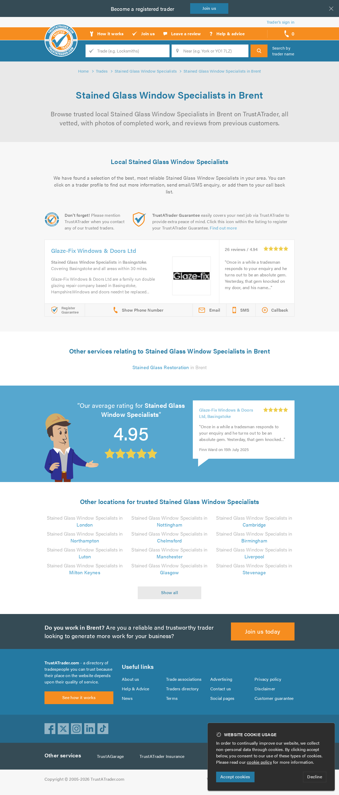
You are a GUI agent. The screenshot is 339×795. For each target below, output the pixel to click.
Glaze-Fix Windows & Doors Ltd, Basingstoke (226, 413)
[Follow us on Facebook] (50, 728)
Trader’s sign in (281, 22)
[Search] (259, 51)
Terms (172, 698)
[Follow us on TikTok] (103, 728)
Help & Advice (135, 689)
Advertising (221, 679)
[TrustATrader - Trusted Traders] (61, 32)
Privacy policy (268, 679)
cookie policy (259, 762)
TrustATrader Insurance (162, 756)
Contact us (220, 689)
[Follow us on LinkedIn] (89, 728)
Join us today (262, 631)
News (127, 698)
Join (209, 8)
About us (130, 679)
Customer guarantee (274, 698)
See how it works (79, 697)
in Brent (169, 367)
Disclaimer (265, 689)
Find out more (223, 228)
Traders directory (182, 689)
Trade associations (184, 679)
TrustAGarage (110, 756)
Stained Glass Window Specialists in (85, 521)
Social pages (222, 698)
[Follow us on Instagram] (76, 728)
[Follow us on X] (63, 728)
